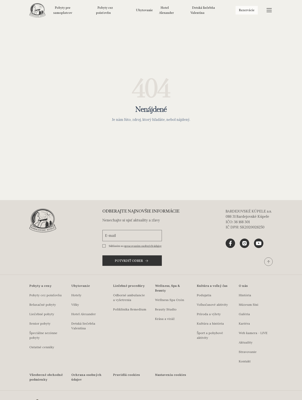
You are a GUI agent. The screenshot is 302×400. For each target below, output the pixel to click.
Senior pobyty (40, 323)
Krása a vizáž (165, 319)
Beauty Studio (166, 309)
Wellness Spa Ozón (169, 300)
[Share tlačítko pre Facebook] (230, 243)
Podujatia (204, 295)
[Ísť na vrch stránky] (268, 261)
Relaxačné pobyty (42, 305)
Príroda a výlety (209, 314)
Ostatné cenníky (41, 347)
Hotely (76, 295)
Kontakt (245, 361)
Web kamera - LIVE (253, 333)
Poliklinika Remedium (129, 309)
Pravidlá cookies (126, 375)
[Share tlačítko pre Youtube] (258, 243)
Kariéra (244, 323)
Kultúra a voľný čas (212, 286)
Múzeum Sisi (248, 305)
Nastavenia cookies (170, 375)
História (245, 295)
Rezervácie (246, 10)
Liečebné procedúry (129, 286)
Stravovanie (248, 352)
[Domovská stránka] (37, 10)
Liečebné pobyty (41, 314)
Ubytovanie (144, 10)
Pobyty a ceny (40, 286)
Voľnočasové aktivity (212, 305)
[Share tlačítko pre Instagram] (244, 243)
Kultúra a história (210, 323)
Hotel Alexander (83, 314)
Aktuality (246, 342)
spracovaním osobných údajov (143, 246)
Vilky (75, 305)
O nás (243, 286)
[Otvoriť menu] (269, 10)
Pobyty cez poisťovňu (45, 295)
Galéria (244, 314)
